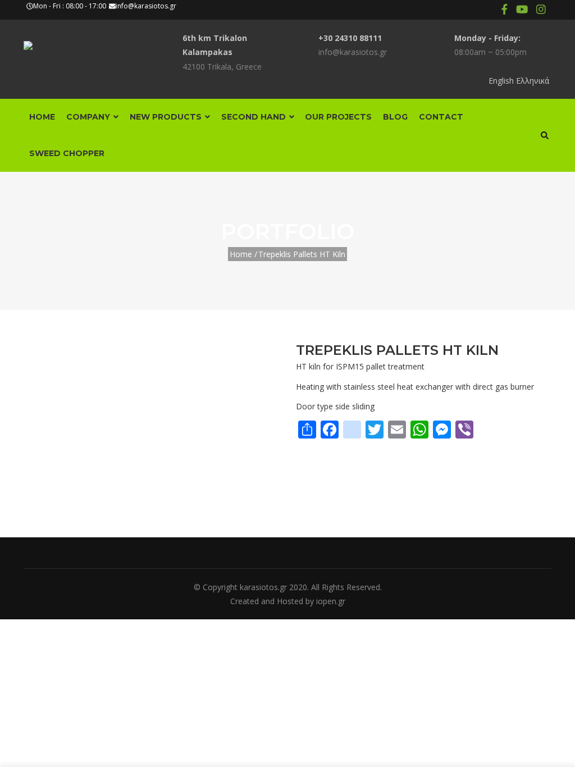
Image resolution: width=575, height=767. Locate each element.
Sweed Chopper (66, 153)
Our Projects (338, 117)
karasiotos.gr (263, 587)
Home (42, 117)
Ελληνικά (532, 80)
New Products (167, 117)
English (501, 80)
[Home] (39, 43)
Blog (395, 117)
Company (89, 117)
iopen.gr (330, 601)
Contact (441, 117)
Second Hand (254, 117)
